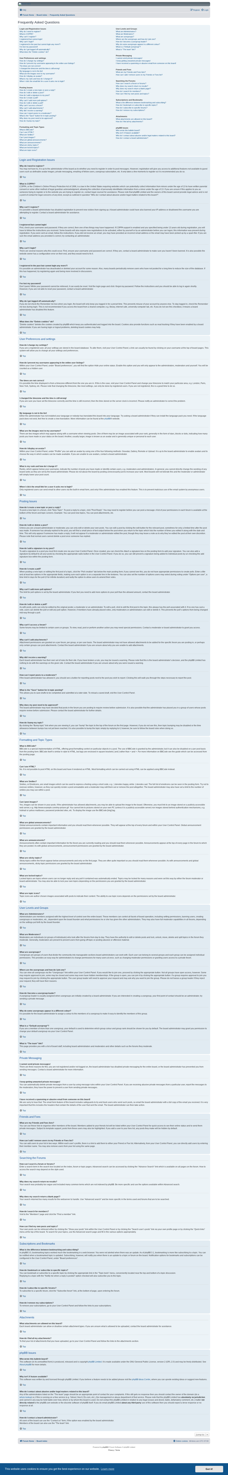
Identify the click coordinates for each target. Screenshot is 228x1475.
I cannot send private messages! (129, 58)
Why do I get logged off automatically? (35, 49)
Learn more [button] (107, 1469)
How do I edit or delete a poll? (31, 103)
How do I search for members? (128, 91)
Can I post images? (27, 137)
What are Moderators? (125, 34)
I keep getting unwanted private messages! (133, 61)
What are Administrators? (126, 31)
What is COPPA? (26, 34)
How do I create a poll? (29, 98)
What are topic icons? (28, 150)
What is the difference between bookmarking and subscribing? (141, 103)
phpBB (107, 419)
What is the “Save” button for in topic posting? (38, 116)
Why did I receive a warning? (31, 111)
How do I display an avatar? (31, 76)
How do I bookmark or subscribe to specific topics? (136, 105)
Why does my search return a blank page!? (133, 89)
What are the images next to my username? (37, 74)
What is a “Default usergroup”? (128, 47)
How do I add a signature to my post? (35, 95)
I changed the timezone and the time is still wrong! (40, 68)
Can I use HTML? (27, 132)
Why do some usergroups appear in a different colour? (138, 44)
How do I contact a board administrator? (132, 138)
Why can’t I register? (28, 37)
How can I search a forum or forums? (131, 83)
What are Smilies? (27, 135)
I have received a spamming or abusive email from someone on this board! (146, 63)
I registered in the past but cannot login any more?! (40, 44)
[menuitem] (23, 10)
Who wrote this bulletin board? (128, 130)
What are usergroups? (125, 37)
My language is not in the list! (31, 71)
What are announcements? (30, 143)
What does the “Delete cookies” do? (34, 52)
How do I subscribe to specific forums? (131, 108)
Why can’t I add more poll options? (33, 100)
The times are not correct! (30, 66)
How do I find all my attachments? (129, 122)
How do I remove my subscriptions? (130, 110)
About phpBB (26, 1364)
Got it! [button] (209, 1469)
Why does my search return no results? (132, 86)
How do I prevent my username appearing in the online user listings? (47, 63)
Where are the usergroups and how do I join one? (136, 39)
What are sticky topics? (29, 145)
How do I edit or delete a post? (32, 93)
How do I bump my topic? (30, 121)
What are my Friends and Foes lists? (131, 72)
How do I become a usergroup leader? (131, 42)
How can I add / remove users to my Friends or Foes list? (139, 75)
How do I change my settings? (32, 61)
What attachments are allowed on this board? (134, 119)
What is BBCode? (27, 130)
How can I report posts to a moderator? (35, 113)
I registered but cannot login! (31, 39)
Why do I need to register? (30, 31)
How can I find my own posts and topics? (132, 94)
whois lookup (26, 1397)
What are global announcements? (33, 140)
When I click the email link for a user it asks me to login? (42, 81)
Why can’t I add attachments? (32, 108)
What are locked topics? (29, 147)
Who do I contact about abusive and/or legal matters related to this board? (145, 136)
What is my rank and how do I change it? (36, 79)
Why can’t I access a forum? (31, 105)
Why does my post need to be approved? (36, 118)
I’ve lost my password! (29, 47)
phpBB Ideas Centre (141, 1379)
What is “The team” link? (126, 49)
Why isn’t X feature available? (128, 133)
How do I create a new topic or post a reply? (37, 90)
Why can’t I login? (27, 42)
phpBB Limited (95, 1362)
